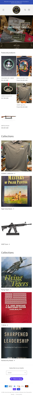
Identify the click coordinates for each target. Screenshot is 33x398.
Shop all (16, 37)
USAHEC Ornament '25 (6, 96)
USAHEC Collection (7, 173)
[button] (3, 10)
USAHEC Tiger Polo (21, 105)
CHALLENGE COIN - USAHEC (7, 78)
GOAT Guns (4, 244)
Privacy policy (19, 394)
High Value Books (6, 209)
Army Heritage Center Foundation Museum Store (16, 392)
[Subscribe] (25, 373)
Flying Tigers (5, 290)
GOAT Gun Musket (5, 125)
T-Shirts (3, 325)
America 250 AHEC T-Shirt (22, 78)
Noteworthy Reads (7, 360)
